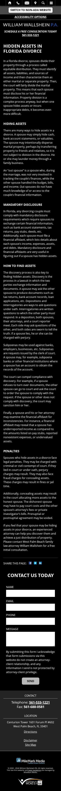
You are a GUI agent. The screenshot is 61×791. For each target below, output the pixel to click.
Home (10, 3)
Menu (51, 3)
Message (12, 629)
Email (27, 3)
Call (18, 3)
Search (43, 3)
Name (10, 587)
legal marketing (34, 770)
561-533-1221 (30, 35)
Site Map (30, 745)
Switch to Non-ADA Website (30, 10)
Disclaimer (30, 740)
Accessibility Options (30, 17)
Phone (10, 615)
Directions (30, 732)
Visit (35, 3)
